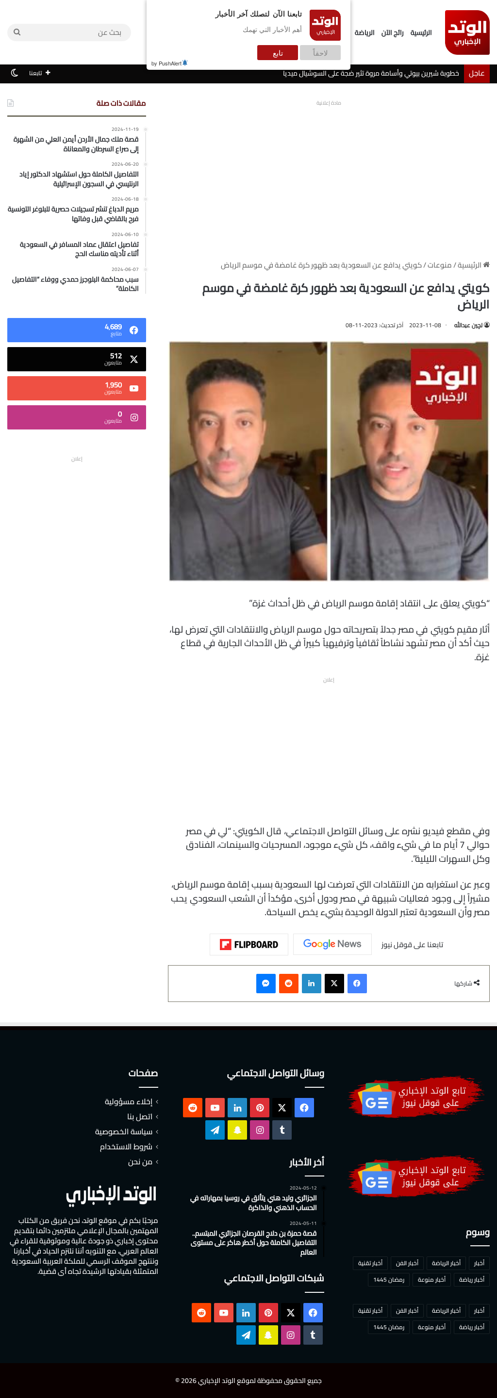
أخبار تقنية (370, 1263)
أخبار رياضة (471, 1279)
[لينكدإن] (311, 983)
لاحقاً (320, 53)
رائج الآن (392, 32)
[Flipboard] (249, 945)
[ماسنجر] (266, 983)
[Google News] (332, 944)
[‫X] (334, 983)
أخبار (479, 1263)
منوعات (440, 265)
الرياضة (365, 32)
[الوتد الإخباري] (467, 32)
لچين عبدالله (468, 325)
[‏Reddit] (288, 983)
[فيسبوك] (357, 983)
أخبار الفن (407, 1263)
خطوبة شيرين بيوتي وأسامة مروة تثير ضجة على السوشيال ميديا (371, 73)
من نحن (140, 1161)
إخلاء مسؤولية (128, 1101)
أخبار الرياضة (446, 1263)
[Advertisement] (329, 177)
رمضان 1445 (388, 1279)
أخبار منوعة (432, 1279)
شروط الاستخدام (126, 1146)
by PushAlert (166, 63)
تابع (278, 53)
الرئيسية (421, 32)
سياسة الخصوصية (123, 1131)
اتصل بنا (139, 1116)
